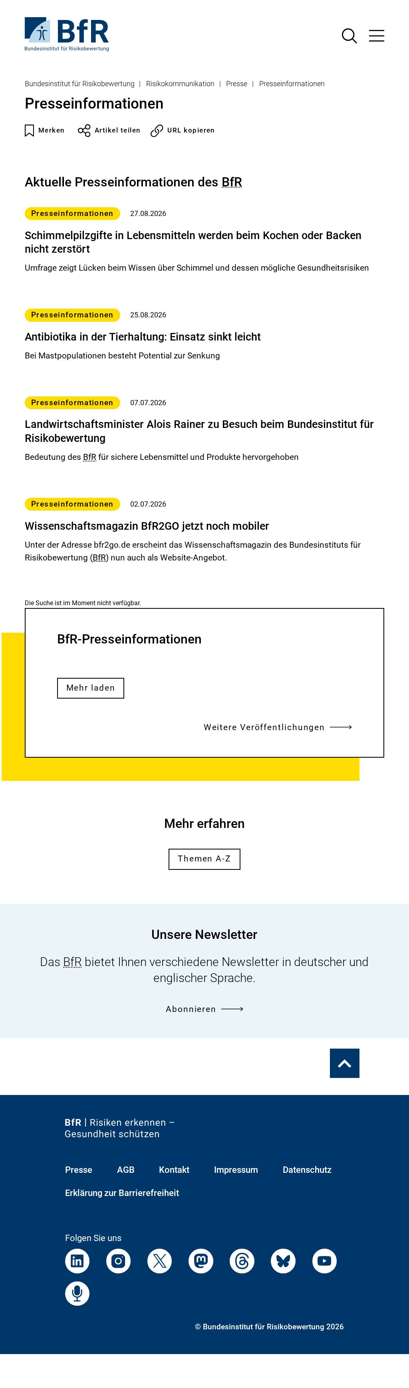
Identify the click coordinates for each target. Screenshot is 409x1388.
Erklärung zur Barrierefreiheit (122, 1193)
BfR (232, 182)
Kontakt (174, 1170)
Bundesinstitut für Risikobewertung (80, 84)
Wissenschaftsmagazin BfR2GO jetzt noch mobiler (147, 526)
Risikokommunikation (180, 84)
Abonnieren (191, 1009)
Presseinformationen (292, 84)
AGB (126, 1170)
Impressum (236, 1170)
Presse (236, 84)
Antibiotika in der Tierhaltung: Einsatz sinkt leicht (143, 337)
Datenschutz (307, 1170)
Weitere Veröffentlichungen (265, 727)
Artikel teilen (118, 130)
